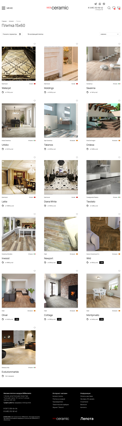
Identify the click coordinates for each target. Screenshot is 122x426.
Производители (58, 402)
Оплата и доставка (86, 396)
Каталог (11, 21)
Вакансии (83, 405)
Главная (4, 21)
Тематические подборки (61, 405)
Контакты (83, 407)
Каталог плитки (58, 396)
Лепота (87, 418)
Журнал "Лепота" (58, 407)
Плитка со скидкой (59, 399)
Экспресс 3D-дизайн (87, 399)
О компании (84, 402)
